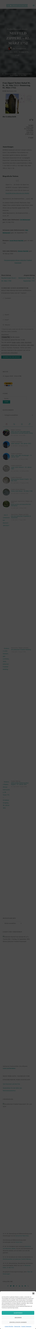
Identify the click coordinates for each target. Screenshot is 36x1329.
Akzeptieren (18, 1313)
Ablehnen (18, 1317)
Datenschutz (17, 1326)
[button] (33, 1293)
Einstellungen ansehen (18, 1322)
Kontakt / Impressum (26, 1326)
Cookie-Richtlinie (9, 1326)
